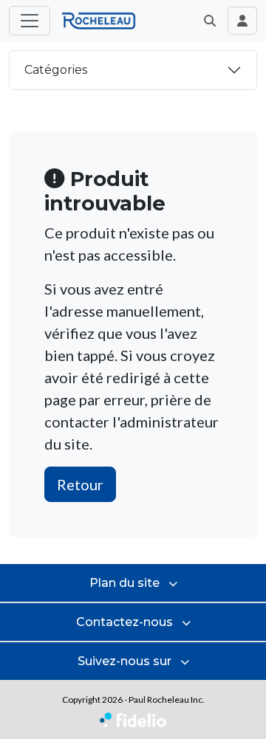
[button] (210, 20)
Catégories (55, 70)
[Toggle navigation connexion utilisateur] (242, 21)
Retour (80, 484)
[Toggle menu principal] (29, 20)
